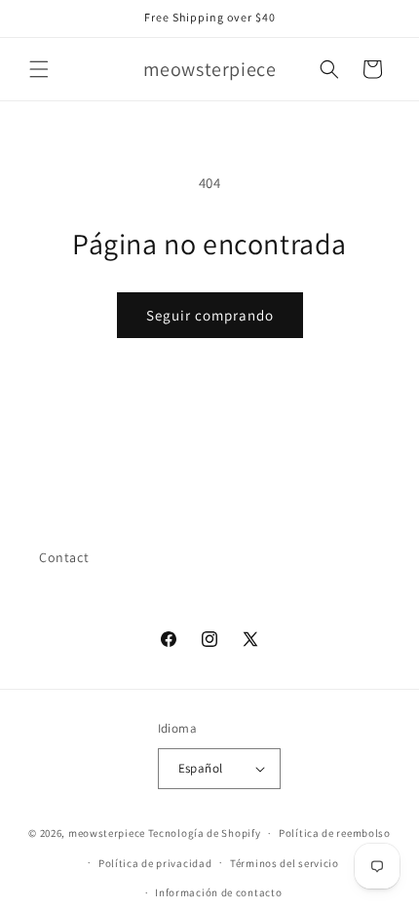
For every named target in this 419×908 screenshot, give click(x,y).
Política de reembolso (335, 833)
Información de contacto (218, 892)
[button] (39, 69)
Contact (64, 557)
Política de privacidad (154, 863)
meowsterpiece (106, 833)
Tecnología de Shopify (204, 833)
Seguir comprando (210, 315)
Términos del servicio (284, 863)
